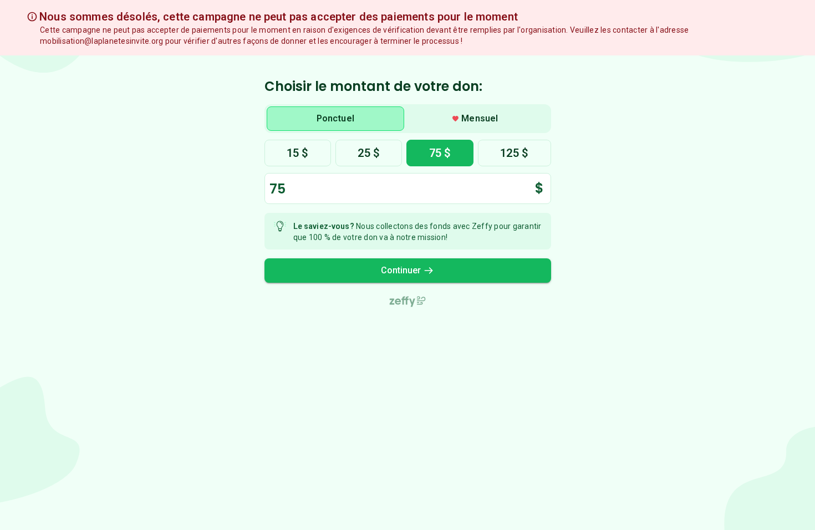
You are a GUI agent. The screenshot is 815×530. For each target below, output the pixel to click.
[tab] (336, 118)
